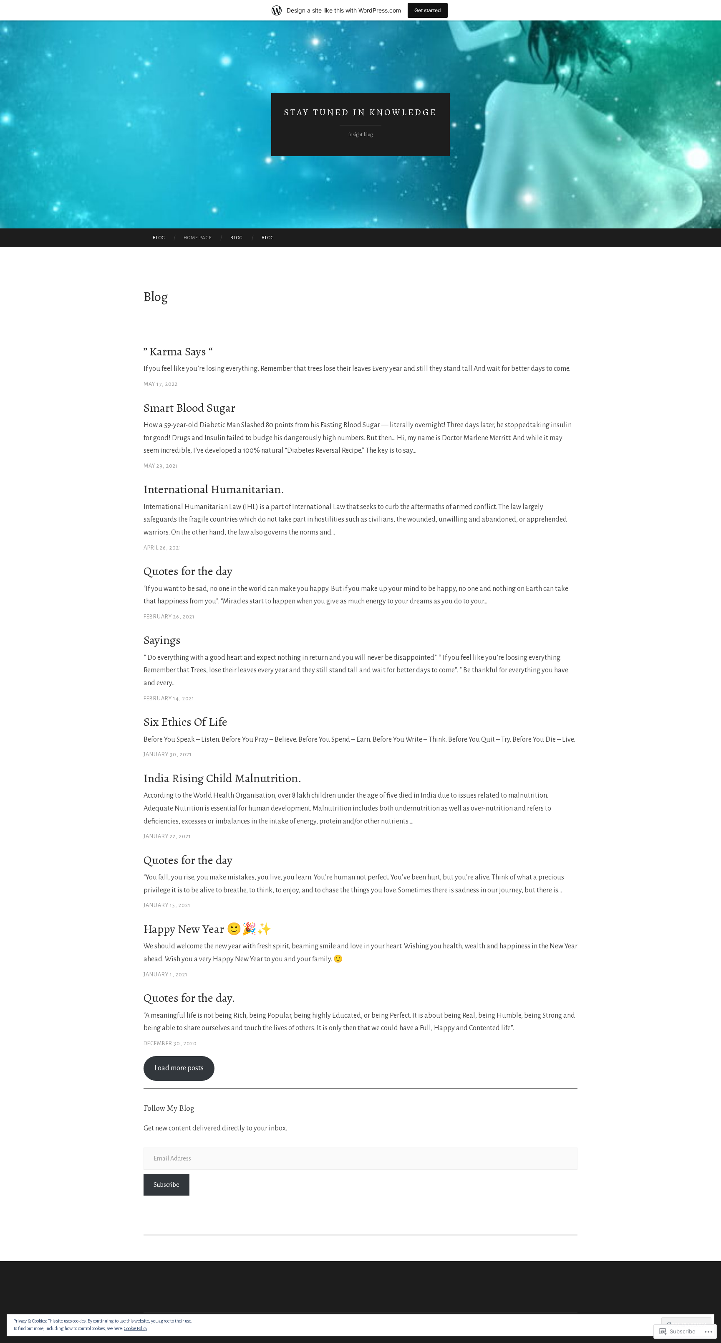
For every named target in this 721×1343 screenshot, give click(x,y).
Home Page (198, 238)
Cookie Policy (135, 1328)
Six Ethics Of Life (185, 722)
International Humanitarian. (214, 489)
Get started (427, 10)
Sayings (162, 640)
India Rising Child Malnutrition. (223, 778)
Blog (159, 238)
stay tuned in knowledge (360, 112)
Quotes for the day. (189, 998)
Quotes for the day (188, 571)
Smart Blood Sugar (189, 408)
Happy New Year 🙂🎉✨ (208, 929)
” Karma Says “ (178, 351)
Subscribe (166, 1184)
